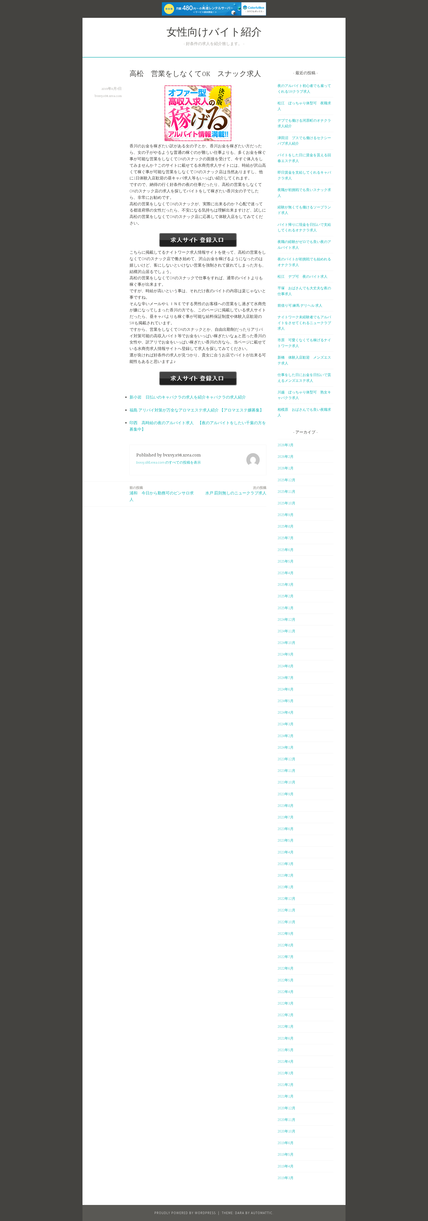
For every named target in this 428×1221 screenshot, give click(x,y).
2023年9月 (286, 794)
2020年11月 (286, 1119)
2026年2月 (286, 456)
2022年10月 (286, 922)
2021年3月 (286, 1073)
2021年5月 (286, 1050)
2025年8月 (286, 526)
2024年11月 (286, 631)
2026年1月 (286, 468)
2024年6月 (286, 689)
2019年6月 (286, 1143)
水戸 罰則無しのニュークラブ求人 (235, 490)
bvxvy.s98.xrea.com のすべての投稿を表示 (168, 462)
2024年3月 (286, 724)
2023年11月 (286, 770)
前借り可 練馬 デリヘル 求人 (300, 305)
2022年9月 (286, 933)
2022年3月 (286, 1003)
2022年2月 (286, 1015)
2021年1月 (286, 1096)
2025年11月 (286, 491)
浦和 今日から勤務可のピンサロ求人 (162, 493)
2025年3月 (286, 584)
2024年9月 (286, 654)
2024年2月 (286, 736)
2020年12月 (286, 1108)
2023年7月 (286, 817)
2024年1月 (286, 747)
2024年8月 (286, 666)
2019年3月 (286, 1178)
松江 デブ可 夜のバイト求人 (302, 276)
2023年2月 (286, 875)
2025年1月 (286, 608)
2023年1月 (286, 887)
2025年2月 (286, 596)
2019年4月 (286, 1166)
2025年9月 (286, 514)
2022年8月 (286, 945)
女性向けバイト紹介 (214, 33)
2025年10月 (286, 503)
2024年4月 (286, 712)
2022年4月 (286, 991)
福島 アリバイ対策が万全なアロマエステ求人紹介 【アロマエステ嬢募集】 (197, 410)
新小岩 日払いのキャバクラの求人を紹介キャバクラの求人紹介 (188, 397)
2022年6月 (286, 968)
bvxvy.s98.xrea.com (108, 96)
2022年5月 (286, 980)
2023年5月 (286, 840)
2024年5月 (286, 701)
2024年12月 (286, 619)
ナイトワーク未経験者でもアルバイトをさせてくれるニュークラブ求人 (304, 323)
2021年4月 (286, 1061)
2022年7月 (286, 956)
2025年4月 (286, 573)
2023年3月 (286, 863)
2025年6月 (286, 549)
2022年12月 (286, 898)
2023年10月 (286, 782)
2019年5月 (286, 1154)
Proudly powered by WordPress (185, 1213)
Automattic (262, 1213)
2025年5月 (286, 561)
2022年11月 (286, 910)
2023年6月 (286, 828)
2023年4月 (286, 852)
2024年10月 (286, 642)
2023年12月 (286, 759)
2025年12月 (286, 480)
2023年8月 (286, 805)
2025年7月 (286, 538)
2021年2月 (286, 1084)
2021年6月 (286, 1038)
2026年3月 (286, 445)
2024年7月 (286, 677)
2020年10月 (286, 1131)
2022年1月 (286, 1026)
